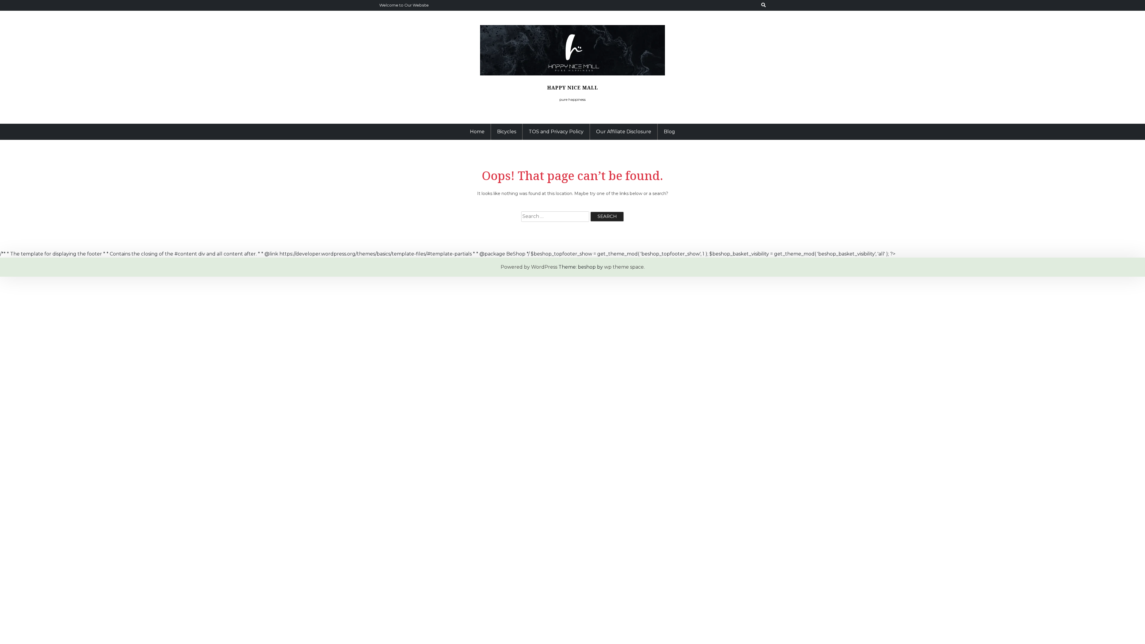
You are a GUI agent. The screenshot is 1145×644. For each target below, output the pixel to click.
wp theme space (624, 267)
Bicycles (506, 131)
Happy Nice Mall (572, 87)
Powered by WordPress (529, 267)
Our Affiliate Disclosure (623, 131)
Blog (669, 131)
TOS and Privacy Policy (556, 131)
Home (477, 131)
